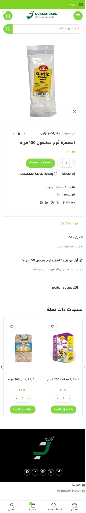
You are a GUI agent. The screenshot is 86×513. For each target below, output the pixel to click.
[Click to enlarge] (74, 112)
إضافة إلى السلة (40, 163)
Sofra (59, 195)
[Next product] (13, 133)
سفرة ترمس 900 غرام (22, 379)
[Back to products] (19, 133)
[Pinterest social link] (52, 203)
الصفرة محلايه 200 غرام (63, 379)
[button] (63, 409)
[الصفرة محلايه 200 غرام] (63, 348)
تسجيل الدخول (59, 269)
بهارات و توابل (50, 133)
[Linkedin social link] (46, 203)
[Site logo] (42, 15)
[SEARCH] (8, 29)
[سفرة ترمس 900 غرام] (22, 348)
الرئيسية (69, 133)
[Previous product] (24, 133)
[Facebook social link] (63, 203)
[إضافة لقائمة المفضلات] (52, 327)
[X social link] (58, 203)
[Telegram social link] (41, 203)
